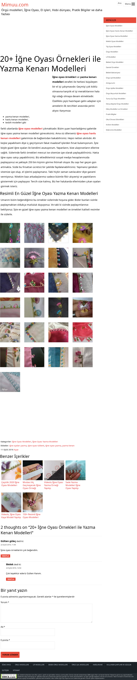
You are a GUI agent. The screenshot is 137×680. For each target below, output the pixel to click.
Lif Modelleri (111, 57)
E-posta (5, 640)
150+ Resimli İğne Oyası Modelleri (31, 516)
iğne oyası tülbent (36, 445)
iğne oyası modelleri (30, 128)
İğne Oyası (6, 665)
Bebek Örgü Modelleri (114, 62)
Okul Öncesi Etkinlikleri (115, 119)
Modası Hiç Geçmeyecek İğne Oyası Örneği (32, 485)
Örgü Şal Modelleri (113, 78)
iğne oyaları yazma (18, 445)
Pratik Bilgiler (111, 114)
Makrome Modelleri (114, 130)
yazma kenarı (68, 445)
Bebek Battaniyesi (113, 72)
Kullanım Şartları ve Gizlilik (119, 665)
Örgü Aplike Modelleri (114, 88)
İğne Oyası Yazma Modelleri (45, 441)
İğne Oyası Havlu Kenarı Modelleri (119, 31)
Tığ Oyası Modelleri (113, 46)
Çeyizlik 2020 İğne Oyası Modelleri (10, 484)
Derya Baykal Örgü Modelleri (117, 104)
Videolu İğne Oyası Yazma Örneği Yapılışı (53, 485)
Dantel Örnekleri (112, 67)
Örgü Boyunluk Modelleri (116, 93)
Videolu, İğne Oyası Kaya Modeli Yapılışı (11, 516)
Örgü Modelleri (112, 51)
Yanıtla (5, 556)
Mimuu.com (14, 4)
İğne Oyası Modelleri (21, 441)
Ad (3, 626)
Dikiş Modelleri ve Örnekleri (117, 109)
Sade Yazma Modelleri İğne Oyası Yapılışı (73, 485)
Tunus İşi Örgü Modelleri (115, 98)
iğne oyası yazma (53, 445)
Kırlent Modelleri (112, 124)
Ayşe (16, 449)
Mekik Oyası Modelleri (114, 41)
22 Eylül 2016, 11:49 (8, 544)
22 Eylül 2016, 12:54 (13, 568)
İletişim (5, 670)
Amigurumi (110, 83)
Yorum (5, 602)
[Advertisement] (51, 35)
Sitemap (16, 670)
